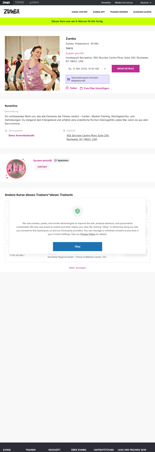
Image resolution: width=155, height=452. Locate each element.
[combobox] (87, 68)
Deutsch (145, 3)
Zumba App (99, 12)
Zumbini (34, 2)
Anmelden (106, 3)
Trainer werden (119, 12)
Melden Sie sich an (124, 3)
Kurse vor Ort (79, 12)
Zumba (6, 2)
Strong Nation (20, 2)
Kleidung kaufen (142, 12)
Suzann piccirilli (75, 53)
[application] (77, 226)
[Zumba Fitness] (12, 11)
